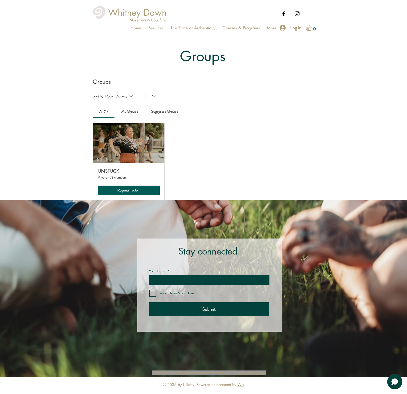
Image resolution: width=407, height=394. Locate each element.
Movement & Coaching (147, 20)
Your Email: (158, 271)
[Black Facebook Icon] (284, 14)
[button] (312, 28)
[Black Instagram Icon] (297, 14)
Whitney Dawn (137, 12)
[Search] (154, 96)
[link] (103, 111)
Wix (240, 384)
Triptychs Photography (249, 372)
